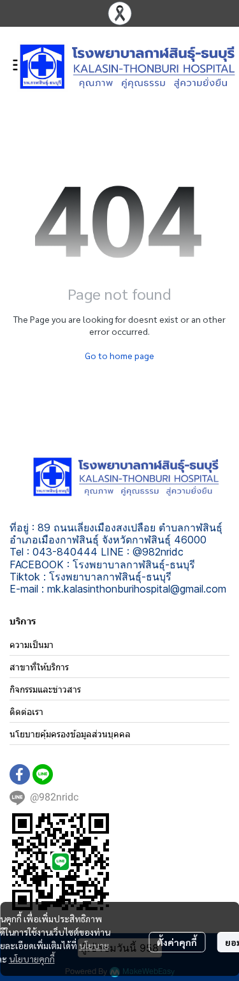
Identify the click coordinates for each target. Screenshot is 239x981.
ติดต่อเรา (26, 711)
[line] (43, 774)
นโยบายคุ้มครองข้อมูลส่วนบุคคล (70, 733)
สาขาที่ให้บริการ (39, 666)
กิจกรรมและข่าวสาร (45, 689)
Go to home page (119, 355)
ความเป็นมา (32, 644)
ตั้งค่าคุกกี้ (177, 942)
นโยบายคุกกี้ (32, 958)
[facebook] (20, 774)
